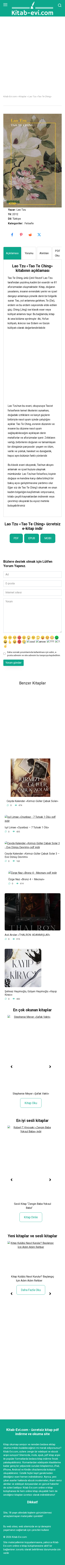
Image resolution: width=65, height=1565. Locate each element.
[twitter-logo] (39, 234)
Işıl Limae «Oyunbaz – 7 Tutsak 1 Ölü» (27, 827)
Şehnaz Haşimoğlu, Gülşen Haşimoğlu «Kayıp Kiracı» (31, 993)
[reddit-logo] (30, 234)
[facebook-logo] (12, 234)
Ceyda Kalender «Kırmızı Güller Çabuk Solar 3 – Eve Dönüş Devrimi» (32, 855)
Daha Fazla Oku (31, 1290)
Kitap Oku (31, 1103)
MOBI (47, 538)
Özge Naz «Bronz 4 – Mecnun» (26, 879)
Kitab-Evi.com (10, 96)
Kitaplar (22, 96)
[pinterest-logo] (21, 234)
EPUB (31, 538)
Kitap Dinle (31, 1217)
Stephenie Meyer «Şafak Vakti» (31, 1093)
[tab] (12, 253)
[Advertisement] (32, 58)
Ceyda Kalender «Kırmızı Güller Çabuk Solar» (32, 801)
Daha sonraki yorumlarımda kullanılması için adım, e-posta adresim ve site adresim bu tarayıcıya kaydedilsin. (33, 654)
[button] (11, 1067)
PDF (16, 538)
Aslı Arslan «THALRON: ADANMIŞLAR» (27, 934)
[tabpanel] (32, 386)
